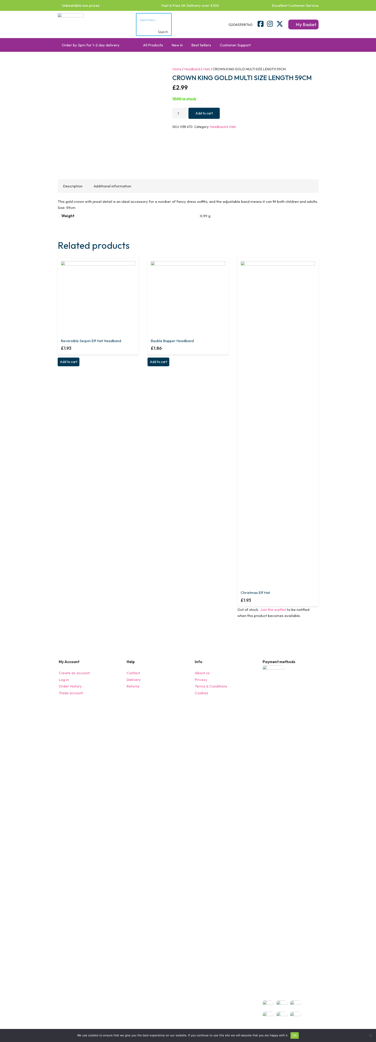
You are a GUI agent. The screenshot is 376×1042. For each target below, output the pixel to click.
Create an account (74, 673)
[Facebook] (261, 23)
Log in (64, 679)
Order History (70, 686)
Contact (133, 673)
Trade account (71, 693)
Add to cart (204, 113)
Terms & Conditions (211, 686)
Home (176, 69)
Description (72, 186)
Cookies (201, 693)
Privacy (201, 679)
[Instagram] (270, 23)
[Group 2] (71, 24)
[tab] (73, 186)
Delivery (134, 679)
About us (202, 673)
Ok (295, 1035)
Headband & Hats (197, 69)
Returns (133, 686)
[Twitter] (279, 23)
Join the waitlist (273, 609)
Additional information (112, 186)
